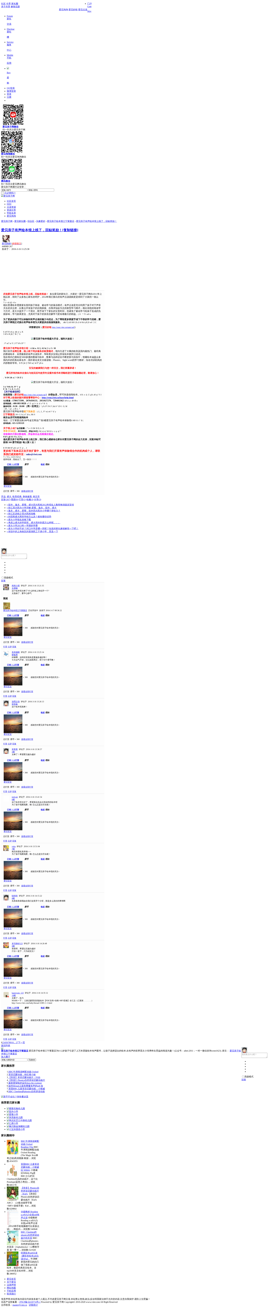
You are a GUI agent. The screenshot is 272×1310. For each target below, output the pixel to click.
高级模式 (8, 577)
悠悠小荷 (16, 586)
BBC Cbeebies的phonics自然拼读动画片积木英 (30, 1235)
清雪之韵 (16, 702)
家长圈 (14, 3)
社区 (3, 3)
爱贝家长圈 (20, 221)
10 (12, 1042)
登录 (9, 94)
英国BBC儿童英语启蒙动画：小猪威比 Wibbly (30, 1167)
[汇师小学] (12, 1123)
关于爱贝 (11, 1282)
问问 (9, 204)
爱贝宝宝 (8, 486)
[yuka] (6, 850)
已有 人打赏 (13, 464)
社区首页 (11, 201)
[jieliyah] (6, 801)
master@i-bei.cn (19, 1305)
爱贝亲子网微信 (10, 126)
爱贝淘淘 (63, 9)
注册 (9, 97)
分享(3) (37, 499)
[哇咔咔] (6, 900)
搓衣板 (15, 704)
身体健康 (27, 496)
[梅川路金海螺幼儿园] (18, 1126)
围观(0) (14, 499)
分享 (8, 3)
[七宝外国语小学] (16, 1129)
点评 (10, 647)
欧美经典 (17, 496)
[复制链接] (70, 230)
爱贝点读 (82, 9)
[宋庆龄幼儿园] (15, 1117)
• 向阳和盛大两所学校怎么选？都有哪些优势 (29, 516)
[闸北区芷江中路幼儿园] (19, 1120)
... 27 (16, 1042)
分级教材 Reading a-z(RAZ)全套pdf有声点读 (30, 1214)
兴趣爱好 (40, 221)
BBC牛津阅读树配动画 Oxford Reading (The (30, 1144)
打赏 (5, 647)
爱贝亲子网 (6, 221)
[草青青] (6, 753)
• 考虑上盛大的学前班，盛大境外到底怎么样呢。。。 (33, 522)
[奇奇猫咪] (6, 656)
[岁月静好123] (6, 947)
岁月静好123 (17, 944)
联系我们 (11, 1294)
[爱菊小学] (12, 1114)
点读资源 (11, 207)
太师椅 (15, 588)
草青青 (15, 749)
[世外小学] (12, 1111)
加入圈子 (5, 1056)
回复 (3, 580)
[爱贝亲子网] (8, 196)
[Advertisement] (52, 270)
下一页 (21, 1042)
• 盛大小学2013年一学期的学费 (22, 525)
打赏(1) (22, 499)
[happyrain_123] (6, 997)
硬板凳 (15, 655)
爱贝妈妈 (6, 243)
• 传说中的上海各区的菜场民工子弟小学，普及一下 (32, 531)
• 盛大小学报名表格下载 (19, 519)
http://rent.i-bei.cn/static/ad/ (63, 327)
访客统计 (33, 1305)
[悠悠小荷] (6, 589)
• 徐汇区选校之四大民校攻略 (21, 513)
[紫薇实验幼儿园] (16, 1108)
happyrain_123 (18, 993)
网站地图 (11, 1288)
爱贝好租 (73, 9)
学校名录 (11, 213)
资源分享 (11, 210)
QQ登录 (11, 88)
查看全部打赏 (27, 491)
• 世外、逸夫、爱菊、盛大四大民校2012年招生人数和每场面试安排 (40, 505)
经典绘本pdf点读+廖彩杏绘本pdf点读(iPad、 (30, 1256)
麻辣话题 (15, 6)
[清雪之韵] (6, 705)
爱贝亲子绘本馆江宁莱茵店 (60, 221)
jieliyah (15, 797)
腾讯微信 (5, 181)
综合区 (30, 221)
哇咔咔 (15, 896)
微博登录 (11, 91)
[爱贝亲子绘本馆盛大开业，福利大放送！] (52, 338)
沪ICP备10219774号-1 (30, 1302)
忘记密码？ (10, 193)
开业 (3, 496)
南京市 (36, 496)
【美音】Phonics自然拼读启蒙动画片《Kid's (30, 1191)
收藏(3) (29, 499)
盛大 (9, 496)
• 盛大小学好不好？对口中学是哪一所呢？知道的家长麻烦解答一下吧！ (42, 528)
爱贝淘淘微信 (8, 154)
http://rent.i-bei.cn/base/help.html (58, 397)
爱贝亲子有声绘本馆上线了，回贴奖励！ (96, 221)
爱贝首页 (11, 1279)
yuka (14, 846)
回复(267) (5, 499)
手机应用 (11, 1291)
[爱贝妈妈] (6, 241)
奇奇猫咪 (16, 652)
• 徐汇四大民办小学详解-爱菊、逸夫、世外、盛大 (32, 508)
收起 (43, 464)
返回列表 (5, 1045)
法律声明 (11, 1285)
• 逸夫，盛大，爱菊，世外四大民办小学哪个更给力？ (33, 510)
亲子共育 (5, 6)
